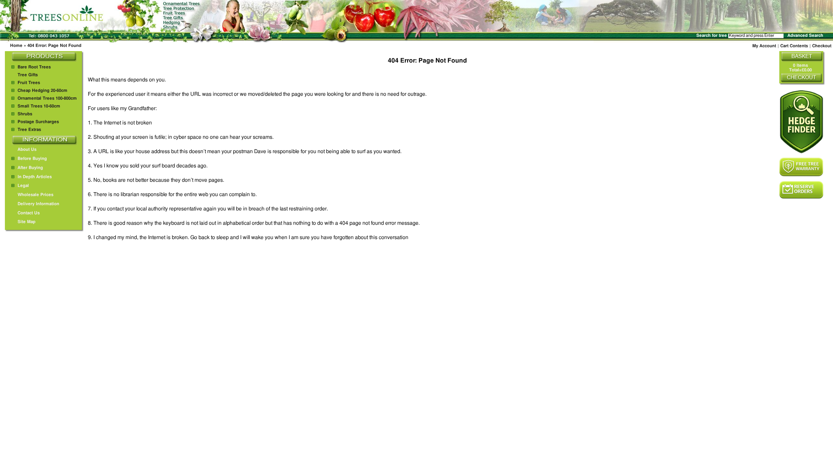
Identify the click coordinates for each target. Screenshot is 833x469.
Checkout (821, 46)
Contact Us (29, 213)
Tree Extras (29, 130)
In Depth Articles (35, 177)
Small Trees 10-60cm (39, 106)
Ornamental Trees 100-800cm (47, 98)
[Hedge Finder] (801, 121)
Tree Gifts (28, 75)
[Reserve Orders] (801, 190)
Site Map (26, 222)
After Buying (30, 168)
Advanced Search (805, 36)
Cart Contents (794, 46)
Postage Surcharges (38, 122)
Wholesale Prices (35, 195)
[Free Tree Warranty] (801, 167)
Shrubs (25, 114)
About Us (27, 150)
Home (16, 46)
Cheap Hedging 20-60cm (42, 91)
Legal (23, 186)
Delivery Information (38, 204)
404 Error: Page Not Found (54, 46)
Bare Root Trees (34, 67)
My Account (764, 46)
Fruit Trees (29, 83)
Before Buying (32, 159)
